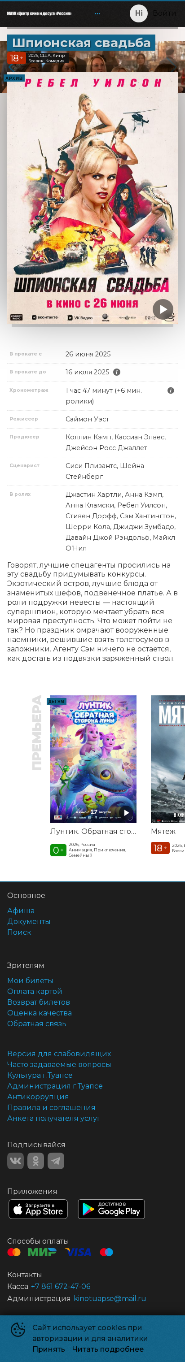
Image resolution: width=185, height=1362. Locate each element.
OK (35, 1161)
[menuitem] (97, 13)
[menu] (92, 13)
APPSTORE (38, 1209)
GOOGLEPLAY (111, 1209)
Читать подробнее (108, 1349)
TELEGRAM (56, 1161)
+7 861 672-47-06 (60, 1286)
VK (15, 1161)
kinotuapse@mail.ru (110, 1298)
